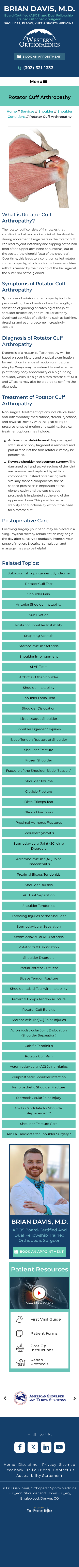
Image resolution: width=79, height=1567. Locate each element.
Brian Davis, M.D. (39, 1221)
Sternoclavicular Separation (39, 926)
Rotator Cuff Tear (38, 584)
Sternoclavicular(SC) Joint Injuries (39, 1020)
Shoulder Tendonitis (38, 906)
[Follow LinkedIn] (46, 1447)
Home (12, 111)
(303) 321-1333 (38, 67)
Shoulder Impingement (38, 656)
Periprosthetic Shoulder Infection (39, 1077)
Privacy (49, 1465)
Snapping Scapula (38, 636)
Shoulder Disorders (38, 958)
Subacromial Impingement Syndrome (39, 573)
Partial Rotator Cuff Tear (39, 968)
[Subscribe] (59, 1447)
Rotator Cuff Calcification (38, 947)
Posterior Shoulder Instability (38, 625)
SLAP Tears (38, 667)
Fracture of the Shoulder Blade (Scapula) (38, 771)
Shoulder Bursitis (39, 885)
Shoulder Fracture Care (39, 1124)
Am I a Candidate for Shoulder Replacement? (38, 1110)
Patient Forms (44, 1333)
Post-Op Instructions (42, 1348)
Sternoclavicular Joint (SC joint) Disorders (39, 846)
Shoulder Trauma (39, 781)
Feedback (14, 1470)
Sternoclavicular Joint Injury (38, 1098)
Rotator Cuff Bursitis (38, 1010)
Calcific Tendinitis (39, 1046)
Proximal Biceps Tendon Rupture (39, 999)
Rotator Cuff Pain (39, 1056)
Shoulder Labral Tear (38, 698)
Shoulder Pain (38, 594)
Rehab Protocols (39, 1362)
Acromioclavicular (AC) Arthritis (39, 937)
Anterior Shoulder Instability (39, 604)
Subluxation (39, 615)
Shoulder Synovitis (39, 833)
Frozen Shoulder (38, 760)
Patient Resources (39, 1269)
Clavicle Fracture (38, 791)
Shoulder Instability (38, 688)
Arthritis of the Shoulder (38, 677)
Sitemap (67, 1465)
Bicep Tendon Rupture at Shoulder (38, 740)
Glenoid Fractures (39, 812)
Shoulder (46, 111)
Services (28, 111)
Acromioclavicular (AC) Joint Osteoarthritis (38, 861)
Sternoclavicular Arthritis (39, 646)
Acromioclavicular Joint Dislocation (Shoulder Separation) (39, 1032)
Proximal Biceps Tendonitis (39, 874)
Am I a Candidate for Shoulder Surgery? (39, 1134)
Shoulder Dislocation (39, 708)
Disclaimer (28, 1465)
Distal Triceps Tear (38, 802)
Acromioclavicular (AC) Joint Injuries (39, 1066)
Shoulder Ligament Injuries (39, 729)
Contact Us (64, 1470)
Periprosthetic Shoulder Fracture (38, 1087)
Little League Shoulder (38, 719)
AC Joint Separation (39, 895)
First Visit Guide (46, 1319)
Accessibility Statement (39, 1476)
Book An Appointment (41, 56)
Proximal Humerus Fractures (39, 822)
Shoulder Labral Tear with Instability (38, 989)
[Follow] (20, 1447)
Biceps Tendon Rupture (38, 978)
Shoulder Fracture (38, 750)
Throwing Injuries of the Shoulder (39, 916)
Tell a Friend (39, 1470)
